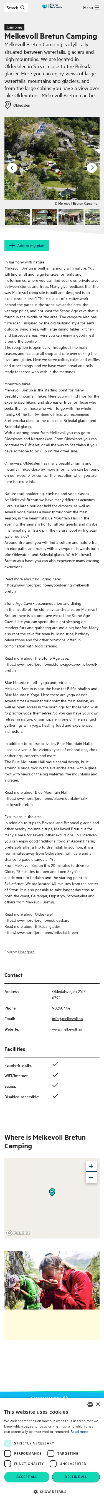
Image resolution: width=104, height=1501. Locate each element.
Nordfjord (26, 951)
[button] (52, 1491)
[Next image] (92, 168)
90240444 (61, 1007)
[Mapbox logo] (18, 1233)
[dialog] (52, 1449)
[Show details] (52, 1192)
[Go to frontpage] (52, 6)
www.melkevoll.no (67, 1028)
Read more (79, 1431)
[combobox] (90, 1404)
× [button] (98, 1404)
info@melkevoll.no (67, 1018)
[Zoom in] (91, 1166)
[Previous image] (12, 168)
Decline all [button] (76, 1476)
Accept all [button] (26, 1476)
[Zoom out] (91, 1177)
